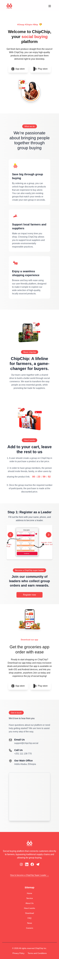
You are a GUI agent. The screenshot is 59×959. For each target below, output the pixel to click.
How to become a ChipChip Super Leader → (29, 875)
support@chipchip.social (26, 743)
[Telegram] (37, 864)
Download (29, 913)
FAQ (29, 918)
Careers (29, 928)
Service (29, 898)
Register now (29, 595)
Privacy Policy (18, 953)
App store (20, 69)
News (29, 923)
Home (29, 893)
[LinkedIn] (26, 864)
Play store (43, 69)
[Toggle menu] (49, 6)
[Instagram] (21, 864)
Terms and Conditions (37, 953)
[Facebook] (32, 864)
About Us (29, 903)
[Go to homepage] (9, 6)
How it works (29, 908)
